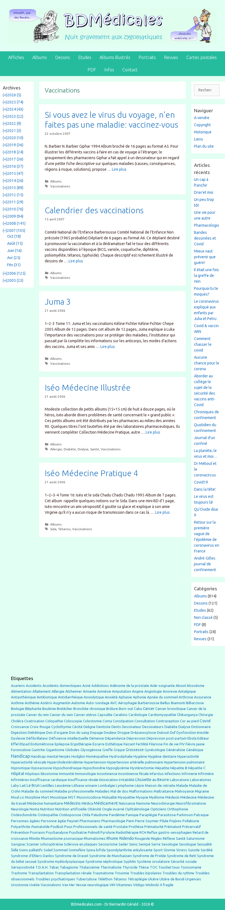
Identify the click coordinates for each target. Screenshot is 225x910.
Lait (23, 785)
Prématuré (172, 827)
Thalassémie (89, 867)
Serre (156, 844)
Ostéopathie (48, 815)
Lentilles (47, 785)
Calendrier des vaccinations (94, 210)
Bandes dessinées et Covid (205, 238)
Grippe (119, 750)
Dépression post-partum (167, 738)
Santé (94, 449)
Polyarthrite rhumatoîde (30, 827)
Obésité (94, 809)
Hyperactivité (188, 756)
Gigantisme (55, 750)
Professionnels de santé (93, 827)
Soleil (48, 850)
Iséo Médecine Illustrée (88, 387)
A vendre (201, 118)
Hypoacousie (41, 768)
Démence (96, 738)
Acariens (18, 686)
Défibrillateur (37, 738)
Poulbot (56, 827)
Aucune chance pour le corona (206, 363)
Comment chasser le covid (203, 344)
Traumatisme (103, 873)
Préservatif (191, 826)
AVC (113, 703)
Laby (15, 785)
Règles (156, 838)
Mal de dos (119, 791)
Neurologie (20, 809)
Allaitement (41, 691)
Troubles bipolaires (146, 873)
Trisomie (122, 873)
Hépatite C (197, 768)
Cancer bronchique (170, 709)
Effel (15, 744)
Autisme (78, 703)
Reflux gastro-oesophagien (169, 832)
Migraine (202, 791)
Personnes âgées (25, 821)
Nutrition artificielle (71, 809)
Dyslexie (18, 738)
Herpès (65, 756)
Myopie (142, 797)
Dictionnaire (201, 727)
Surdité (207, 850)
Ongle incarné (113, 809)
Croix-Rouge (40, 727)
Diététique (36, 732)
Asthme (17, 703)
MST (72, 797)
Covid (204, 720)
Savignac (18, 844)
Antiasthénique (23, 697)
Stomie (169, 850)
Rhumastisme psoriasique (62, 838)
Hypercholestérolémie (65, 762)
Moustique (58, 797)
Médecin (172, 797)
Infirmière (206, 774)
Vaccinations (60, 186)
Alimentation (21, 691)
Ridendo (126, 838)
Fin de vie (171, 744)
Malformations (141, 791)
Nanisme (143, 803)
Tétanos (64, 529)
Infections (173, 774)
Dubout (163, 732)
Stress (181, 850)
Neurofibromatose (191, 803)
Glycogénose (91, 750)
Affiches (16, 57)
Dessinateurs (153, 727)
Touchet (164, 867)
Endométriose (42, 744)
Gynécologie (155, 750)
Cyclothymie (61, 727)
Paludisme (99, 815)
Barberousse (148, 703)
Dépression (136, 738)
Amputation (121, 691)
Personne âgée (53, 821)
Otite (86, 815)
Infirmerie (189, 774)
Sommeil (61, 850)
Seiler (123, 844)
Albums (39, 57)
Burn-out (126, 709)
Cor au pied (189, 721)
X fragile (166, 885)
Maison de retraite (160, 785)
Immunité (66, 774)
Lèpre (139, 785)
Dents (116, 727)
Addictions (100, 686)
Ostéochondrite (24, 815)
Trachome (19, 873)
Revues (171, 57)
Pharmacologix (206, 225)
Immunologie (85, 774)
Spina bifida (96, 850)
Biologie (17, 709)
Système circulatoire (153, 862)
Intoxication (108, 780)
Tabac (54, 867)
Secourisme (108, 844)
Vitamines (124, 885)
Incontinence (107, 773)
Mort (45, 797)
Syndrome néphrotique (104, 862)
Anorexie (170, 691)
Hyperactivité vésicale (28, 762)
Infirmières (20, 779)
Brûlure (112, 709)
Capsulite (105, 715)
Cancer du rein (37, 715)
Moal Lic (17, 797)
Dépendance (115, 738)
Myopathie (126, 797)
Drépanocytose (143, 733)
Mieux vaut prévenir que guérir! (205, 257)
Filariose (156, 744)
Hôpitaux (32, 774)
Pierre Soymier (147, 821)
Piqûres (175, 821)
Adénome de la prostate (129, 686)
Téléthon (105, 879)
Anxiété (111, 697)
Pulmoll (94, 832)
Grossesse (135, 750)
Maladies (102, 791)
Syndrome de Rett (181, 856)
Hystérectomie (142, 768)
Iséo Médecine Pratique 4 (91, 473)
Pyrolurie (107, 832)
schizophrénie (51, 844)
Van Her (68, 885)
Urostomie (20, 885)
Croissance (20, 727)
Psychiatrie (78, 832)
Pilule (164, 821)
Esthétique (114, 744)
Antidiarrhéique (70, 697)
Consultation (144, 721)
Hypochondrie (94, 768)
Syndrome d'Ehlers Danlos (32, 856)
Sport (158, 850)
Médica (87, 803)
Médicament (106, 803)
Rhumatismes (95, 838)
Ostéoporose (70, 815)
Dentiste (103, 727)
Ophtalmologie (137, 809)
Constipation (123, 721)
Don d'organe (57, 733)
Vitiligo (139, 885)
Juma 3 (58, 301)
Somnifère (77, 850)
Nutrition (47, 809)
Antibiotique (47, 697)
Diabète (70, 449)
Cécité (77, 726)
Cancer (148, 708)
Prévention (20, 832)
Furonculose (21, 750)
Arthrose (186, 697)
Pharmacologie (113, 821)
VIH (112, 885)
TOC (154, 867)
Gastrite (38, 750)
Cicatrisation (34, 721)
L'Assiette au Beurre (152, 779)
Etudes (84, 57)
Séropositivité (23, 867)
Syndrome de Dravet (71, 856)
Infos (109, 69)
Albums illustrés (115, 57)
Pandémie (117, 815)
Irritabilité (126, 780)
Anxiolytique (94, 697)
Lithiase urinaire (84, 785)
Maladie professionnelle (74, 791)
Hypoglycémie (117, 768)
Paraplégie (148, 815)
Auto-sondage (97, 703)
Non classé (203, 617)
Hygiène (140, 756)
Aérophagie (127, 703)
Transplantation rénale (73, 873)
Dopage (96, 733)
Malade (182, 785)
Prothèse (136, 827)
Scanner (32, 844)
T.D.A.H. (41, 867)
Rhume (112, 838)
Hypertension (95, 762)
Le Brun (33, 785)
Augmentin (62, 703)
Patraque (201, 815)
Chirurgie (205, 715)
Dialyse (83, 449)
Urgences (193, 879)
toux (176, 867)
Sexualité (204, 844)
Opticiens (158, 809)
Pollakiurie (190, 821)
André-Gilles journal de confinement (205, 564)
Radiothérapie (127, 832)
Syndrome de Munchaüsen (110, 856)
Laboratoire (179, 780)
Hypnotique (20, 768)
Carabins (120, 715)
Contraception (167, 721)
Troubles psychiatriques (55, 879)
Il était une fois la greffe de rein (206, 275)
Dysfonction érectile (192, 733)
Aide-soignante (162, 686)
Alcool (181, 685)
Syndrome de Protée (149, 856)
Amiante (89, 691)
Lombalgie (106, 785)
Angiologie (153, 691)
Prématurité (154, 827)
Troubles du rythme (178, 873)
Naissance (127, 803)
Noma (34, 809)
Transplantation (41, 873)
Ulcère (153, 879)
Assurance (202, 697)
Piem (130, 821)
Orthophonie (177, 809)
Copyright (202, 125)
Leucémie (63, 785)
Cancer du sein (61, 715)
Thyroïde (129, 867)
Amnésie (104, 691)
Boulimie (49, 709)
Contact (129, 69)
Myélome (156, 797)
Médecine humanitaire (45, 803)
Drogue (123, 732)
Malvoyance (184, 791)
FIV (182, 744)
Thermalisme (111, 867)
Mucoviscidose (89, 797)
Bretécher (64, 709)
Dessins (62, 57)
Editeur (203, 738)
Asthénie (32, 703)
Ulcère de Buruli (171, 879)
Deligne (89, 727)
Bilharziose (195, 703)
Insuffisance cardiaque (48, 780)
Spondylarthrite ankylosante (129, 850)
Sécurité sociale (184, 862)
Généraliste (175, 750)
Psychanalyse (57, 832)
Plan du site (204, 146)
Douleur (110, 732)
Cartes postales (201, 57)
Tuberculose (86, 879)
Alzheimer (73, 691)
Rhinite (34, 838)
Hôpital (17, 773)
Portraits (147, 57)
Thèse (143, 867)
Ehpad (24, 744)
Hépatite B (178, 768)
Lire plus (119, 169)
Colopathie (54, 721)
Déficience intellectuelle (68, 738)
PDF (92, 69)
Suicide (194, 850)
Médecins (72, 803)
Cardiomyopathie (162, 715)
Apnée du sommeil (162, 697)
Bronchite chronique (89, 709)
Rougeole (142, 838)
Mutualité (109, 797)
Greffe (107, 750)
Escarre (98, 744)
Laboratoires (200, 780)
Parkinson (185, 815)
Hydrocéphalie (121, 756)
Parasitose (167, 815)
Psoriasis (37, 832)
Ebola (191, 738)
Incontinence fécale (133, 774)
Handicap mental (44, 756)
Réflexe (169, 838)
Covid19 (201, 482)
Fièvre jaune (195, 744)
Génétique (194, 750)
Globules (72, 750)
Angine (138, 691)
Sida (53, 529)
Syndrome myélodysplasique (61, 862)
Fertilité (142, 744)
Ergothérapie (81, 744)
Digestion (19, 732)
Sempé (144, 844)
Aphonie (139, 697)
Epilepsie (62, 744)
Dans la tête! (204, 489)
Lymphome (125, 785)
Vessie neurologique (92, 885)
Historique (203, 132)
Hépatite (162, 768)
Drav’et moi (203, 192)
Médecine (188, 797)
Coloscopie (73, 721)
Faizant (129, 744)
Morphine (32, 797)
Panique (132, 815)
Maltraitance (164, 791)
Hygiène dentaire (162, 756)
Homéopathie (97, 756)
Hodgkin (78, 756)
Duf (173, 732)
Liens (198, 139)
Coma (107, 721)
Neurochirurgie (163, 803)
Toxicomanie (191, 867)
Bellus (165, 703)
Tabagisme (69, 867)
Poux (68, 826)
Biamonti (178, 703)
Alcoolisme (195, 686)
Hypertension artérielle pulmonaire (135, 762)
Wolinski (152, 885)
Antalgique (187, 691)
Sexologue (187, 844)
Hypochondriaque (67, 768)
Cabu (138, 709)
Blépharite (33, 709)
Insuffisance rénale (83, 780)
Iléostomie (49, 774)
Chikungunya (187, 715)
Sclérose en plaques (80, 844)
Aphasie (125, 697)
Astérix (46, 703)
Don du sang (79, 733)
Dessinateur (131, 727)
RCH (142, 832)
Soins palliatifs (31, 850)
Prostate (120, 827)
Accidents (34, 686)
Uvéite (34, 885)
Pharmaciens (90, 821)
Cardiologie (137, 715)
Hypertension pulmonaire (184, 762)
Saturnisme (195, 838)
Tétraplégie (137, 879)
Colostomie (92, 721)
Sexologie (169, 844)
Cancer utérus (85, 715)
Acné (86, 686)
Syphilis (129, 862)
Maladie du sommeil (37, 791)
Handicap (20, 756)
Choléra (17, 721)
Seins (133, 844)
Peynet (73, 821)
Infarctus (157, 774)
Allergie (56, 449)
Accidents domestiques (62, 685)
